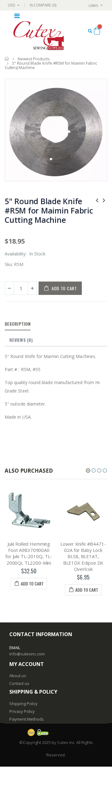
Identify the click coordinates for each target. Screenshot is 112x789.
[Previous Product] (97, 200)
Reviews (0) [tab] (21, 340)
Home (7, 59)
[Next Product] (103, 200)
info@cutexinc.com (27, 654)
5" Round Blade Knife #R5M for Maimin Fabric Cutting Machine (49, 210)
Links (93, 5)
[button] (88, 470)
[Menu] (17, 15)
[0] (97, 31)
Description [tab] (17, 323)
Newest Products (34, 59)
